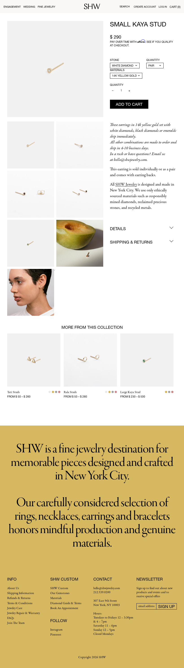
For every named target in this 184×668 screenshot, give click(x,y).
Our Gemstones (60, 593)
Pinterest (55, 635)
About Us (13, 588)
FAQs (10, 618)
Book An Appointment (64, 608)
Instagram (56, 630)
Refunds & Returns (19, 598)
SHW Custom (59, 588)
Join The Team (16, 623)
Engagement (12, 6)
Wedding (29, 6)
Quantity (153, 60)
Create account (145, 6)
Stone (114, 60)
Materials (117, 70)
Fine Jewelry (46, 6)
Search (125, 6)
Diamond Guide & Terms (65, 603)
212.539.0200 (101, 592)
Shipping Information (20, 593)
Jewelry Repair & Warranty (23, 613)
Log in (163, 6)
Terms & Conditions (20, 603)
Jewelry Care (14, 608)
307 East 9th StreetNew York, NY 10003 (106, 603)
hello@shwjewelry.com (106, 588)
